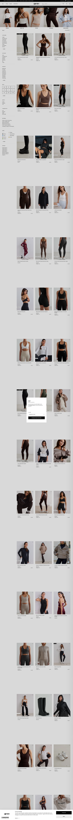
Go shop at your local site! (36, 417)
